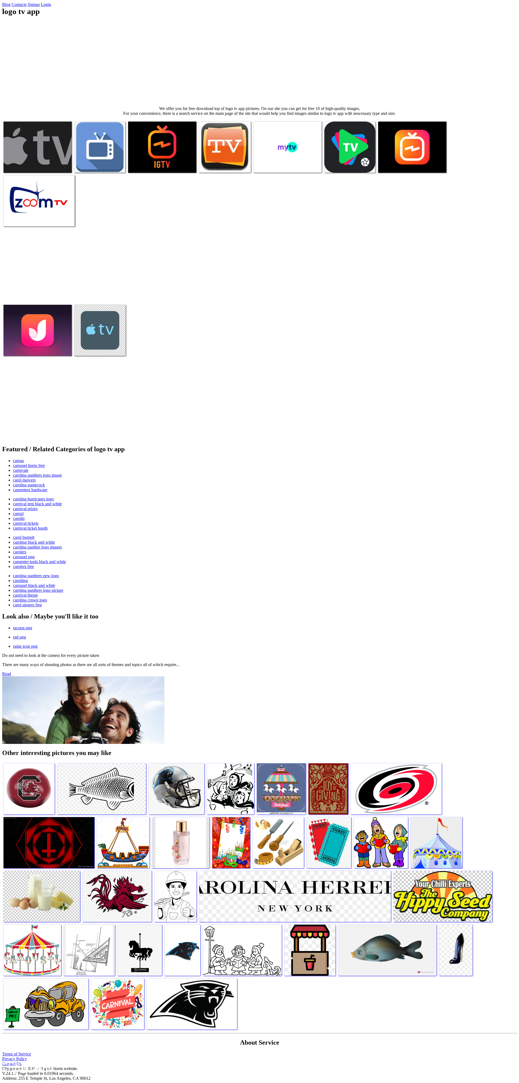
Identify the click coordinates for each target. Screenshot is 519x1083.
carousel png (24, 556)
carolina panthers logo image (37, 475)
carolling (20, 580)
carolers (19, 552)
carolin (19, 518)
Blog (6, 4)
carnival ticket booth (30, 528)
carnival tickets (25, 523)
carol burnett (23, 537)
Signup (34, 4)
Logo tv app (14, 165)
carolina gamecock (29, 485)
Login (46, 4)
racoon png (22, 628)
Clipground (27, 1066)
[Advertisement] (259, 61)
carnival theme (25, 595)
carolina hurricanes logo (33, 499)
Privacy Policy (14, 1059)
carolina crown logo (30, 600)
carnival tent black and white (37, 504)
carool (18, 513)
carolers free (23, 566)
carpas (18, 460)
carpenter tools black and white (39, 561)
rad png (19, 637)
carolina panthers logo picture (38, 590)
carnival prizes (25, 508)
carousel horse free (29, 465)
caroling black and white (34, 542)
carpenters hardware (30, 489)
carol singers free (27, 605)
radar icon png (25, 646)
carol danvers (24, 480)
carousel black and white (34, 585)
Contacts (19, 4)
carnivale (20, 470)
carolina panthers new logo (36, 575)
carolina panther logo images (37, 547)
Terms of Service (16, 1054)
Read (6, 673)
